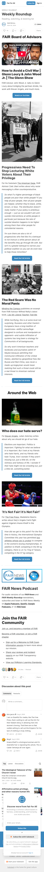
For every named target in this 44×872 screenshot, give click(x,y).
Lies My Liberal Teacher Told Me (22, 315)
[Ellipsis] (41, 714)
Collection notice (28, 856)
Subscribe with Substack (23, 837)
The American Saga (26, 183)
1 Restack (28, 669)
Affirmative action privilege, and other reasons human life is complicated (16, 791)
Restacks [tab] (16, 694)
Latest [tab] (10, 764)
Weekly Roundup (9, 10)
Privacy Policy (25, 846)
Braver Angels (11, 436)
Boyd (9, 739)
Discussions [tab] (19, 764)
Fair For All (11, 23)
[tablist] (11, 693)
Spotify (23, 604)
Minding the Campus (11, 308)
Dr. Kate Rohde (16, 780)
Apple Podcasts (12, 604)
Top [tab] (4, 764)
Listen (39, 24)
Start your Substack (16, 862)
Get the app (33, 862)
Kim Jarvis (10, 714)
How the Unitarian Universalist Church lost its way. (14, 776)
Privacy (12, 856)
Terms (18, 856)
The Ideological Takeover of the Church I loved (16, 771)
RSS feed (21, 607)
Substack (10, 867)
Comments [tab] (7, 694)
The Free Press (12, 517)
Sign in (39, 3)
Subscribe (31, 3)
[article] (22, 777)
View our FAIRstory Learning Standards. (24, 662)
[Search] (40, 763)
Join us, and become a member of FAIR (19, 628)
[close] (37, 796)
